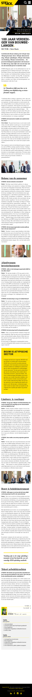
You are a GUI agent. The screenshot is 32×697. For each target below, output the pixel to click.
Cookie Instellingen (19, 688)
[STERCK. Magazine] (7, 3)
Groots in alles (8, 630)
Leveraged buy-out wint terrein (11, 639)
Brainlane (23, 690)
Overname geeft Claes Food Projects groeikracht (16, 625)
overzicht (27, 608)
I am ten (13, 690)
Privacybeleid (11, 688)
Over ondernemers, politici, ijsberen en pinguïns (15, 645)
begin (28, 605)
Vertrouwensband (9, 624)
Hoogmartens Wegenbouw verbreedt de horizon (15, 628)
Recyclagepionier (8, 627)
